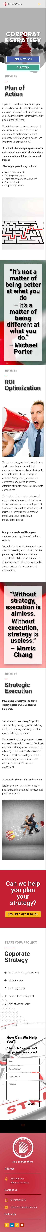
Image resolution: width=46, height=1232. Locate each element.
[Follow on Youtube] (17, 1225)
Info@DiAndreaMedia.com (24, 1207)
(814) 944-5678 (18, 1200)
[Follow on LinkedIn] (12, 1225)
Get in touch (23, 59)
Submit (32, 1103)
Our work (23, 67)
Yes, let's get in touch (23, 914)
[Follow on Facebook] (7, 1225)
